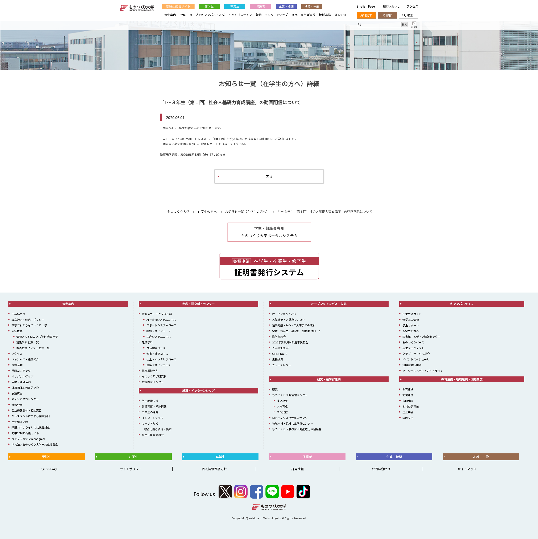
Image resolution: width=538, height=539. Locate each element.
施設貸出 (17, 393)
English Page (366, 6)
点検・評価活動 (21, 382)
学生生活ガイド (412, 314)
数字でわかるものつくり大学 (29, 325)
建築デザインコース (158, 365)
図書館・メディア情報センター (421, 337)
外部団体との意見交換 (25, 388)
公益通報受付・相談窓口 (27, 410)
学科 (183, 15)
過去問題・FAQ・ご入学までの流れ (293, 325)
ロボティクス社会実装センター (291, 418)
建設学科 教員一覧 (27, 342)
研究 (275, 389)
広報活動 (17, 365)
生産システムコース (158, 337)
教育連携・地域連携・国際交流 (462, 379)
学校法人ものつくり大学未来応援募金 (35, 444)
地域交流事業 (410, 406)
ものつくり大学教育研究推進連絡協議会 (296, 429)
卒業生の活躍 (150, 412)
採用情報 (297, 469)
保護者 (260, 6)
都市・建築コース (157, 354)
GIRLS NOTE (279, 354)
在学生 (209, 6)
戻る (269, 176)
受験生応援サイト (178, 6)
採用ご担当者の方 (153, 435)
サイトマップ (467, 469)
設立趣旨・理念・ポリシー (28, 320)
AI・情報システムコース (161, 320)
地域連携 (325, 15)
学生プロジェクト (413, 348)
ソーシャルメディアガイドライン (422, 371)
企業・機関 (286, 6)
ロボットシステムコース (161, 325)
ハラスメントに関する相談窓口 (31, 416)
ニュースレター (281, 365)
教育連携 (407, 389)
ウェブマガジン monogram (28, 439)
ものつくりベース (413, 342)
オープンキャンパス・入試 (207, 15)
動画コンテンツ (21, 371)
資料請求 (366, 15)
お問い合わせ (391, 6)
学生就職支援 (150, 401)
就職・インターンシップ (272, 15)
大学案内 (170, 15)
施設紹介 (340, 15)
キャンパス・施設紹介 (25, 359)
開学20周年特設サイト (25, 433)
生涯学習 (407, 412)
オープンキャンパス (284, 314)
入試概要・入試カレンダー (288, 320)
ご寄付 (387, 15)
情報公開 (17, 405)
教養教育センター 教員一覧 (33, 348)
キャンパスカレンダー (25, 399)
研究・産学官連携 (303, 15)
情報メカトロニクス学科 (157, 314)
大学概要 (17, 331)
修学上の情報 (410, 320)
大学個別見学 (280, 348)
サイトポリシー (131, 469)
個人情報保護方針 (214, 469)
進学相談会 (279, 337)
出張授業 (277, 359)
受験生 (46, 456)
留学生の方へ (410, 331)
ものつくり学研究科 (154, 376)
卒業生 (234, 6)
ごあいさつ (18, 314)
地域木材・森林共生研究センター (292, 423)
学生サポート (410, 325)
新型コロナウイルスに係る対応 (31, 427)
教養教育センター (153, 382)
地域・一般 (312, 6)
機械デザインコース (158, 331)
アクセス (412, 6)
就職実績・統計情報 (154, 406)
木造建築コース (155, 348)
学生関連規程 (20, 422)
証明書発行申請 (412, 365)
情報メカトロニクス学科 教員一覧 (37, 337)
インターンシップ (153, 418)
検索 (408, 15)
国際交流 (407, 418)
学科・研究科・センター (198, 304)
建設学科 (147, 342)
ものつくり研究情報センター (290, 395)
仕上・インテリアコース (161, 359)
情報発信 (282, 412)
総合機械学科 (150, 371)
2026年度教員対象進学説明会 (290, 342)
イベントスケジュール (416, 359)
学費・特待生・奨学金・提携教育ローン (296, 331)
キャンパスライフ (240, 15)
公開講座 (407, 401)
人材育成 (282, 406)
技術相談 (282, 401)
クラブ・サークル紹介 (416, 354)
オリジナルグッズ (22, 376)
